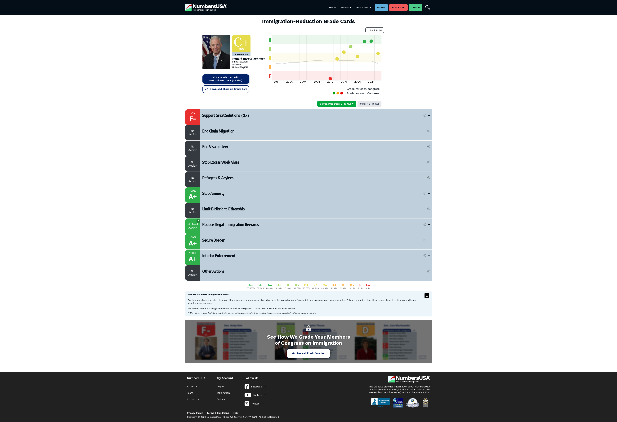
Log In (220, 386)
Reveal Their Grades (310, 353)
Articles (332, 7)
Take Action (223, 392)
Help (235, 413)
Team (190, 392)
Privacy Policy (195, 413)
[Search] (428, 7)
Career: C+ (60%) (369, 103)
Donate (221, 399)
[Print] (427, 295)
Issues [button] (345, 7)
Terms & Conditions (218, 413)
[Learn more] (425, 115)
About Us (192, 386)
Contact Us (193, 399)
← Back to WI (374, 30)
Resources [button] (362, 7)
